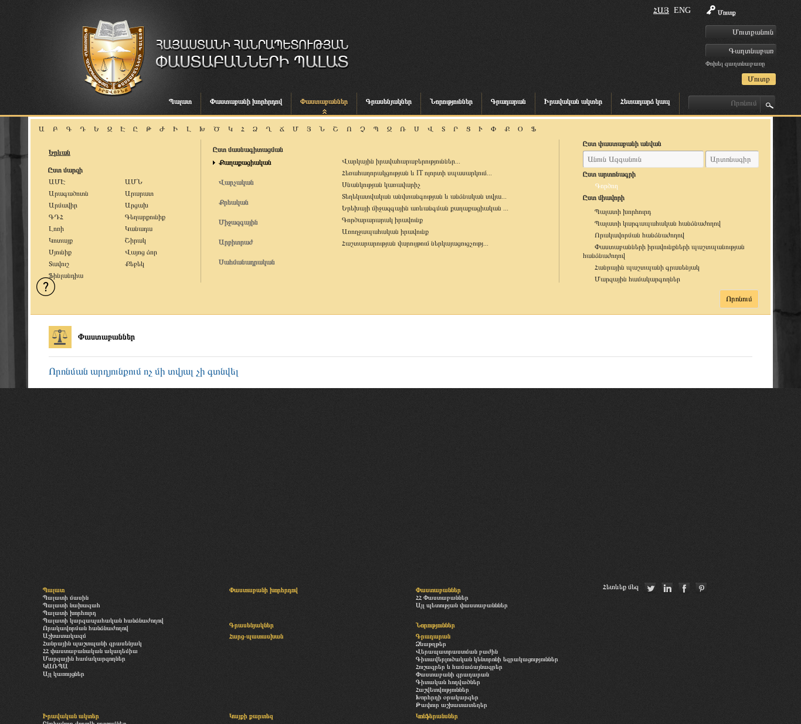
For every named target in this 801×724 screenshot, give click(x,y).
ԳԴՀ (56, 217)
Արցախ (136, 205)
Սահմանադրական (247, 262)
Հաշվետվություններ (442, 689)
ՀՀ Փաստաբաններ (442, 597)
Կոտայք (61, 240)
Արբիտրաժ (236, 242)
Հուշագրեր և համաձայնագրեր (459, 666)
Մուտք (727, 12)
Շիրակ (135, 240)
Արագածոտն (69, 193)
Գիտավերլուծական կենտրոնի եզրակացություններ (487, 658)
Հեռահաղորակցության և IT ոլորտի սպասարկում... (417, 173)
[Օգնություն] (45, 286)
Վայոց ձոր (141, 252)
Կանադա (138, 229)
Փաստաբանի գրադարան (452, 674)
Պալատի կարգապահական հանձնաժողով (658, 223)
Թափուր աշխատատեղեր (451, 704)
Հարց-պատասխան (256, 636)
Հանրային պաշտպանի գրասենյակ (647, 267)
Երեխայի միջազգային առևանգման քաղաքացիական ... (425, 208)
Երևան (59, 152)
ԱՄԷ (57, 182)
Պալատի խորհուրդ (623, 212)
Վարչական (236, 182)
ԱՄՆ (133, 182)
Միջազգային (238, 222)
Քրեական (234, 202)
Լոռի (56, 229)
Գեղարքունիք (145, 217)
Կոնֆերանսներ (437, 715)
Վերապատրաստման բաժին (457, 651)
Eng (682, 10)
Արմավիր (63, 205)
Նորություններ (451, 101)
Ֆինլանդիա (66, 275)
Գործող (606, 186)
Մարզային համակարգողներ (637, 279)
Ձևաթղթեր (431, 643)
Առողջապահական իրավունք (385, 231)
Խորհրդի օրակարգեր (447, 697)
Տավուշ (59, 264)
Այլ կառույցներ (63, 673)
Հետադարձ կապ (645, 101)
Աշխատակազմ (64, 635)
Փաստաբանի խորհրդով (246, 101)
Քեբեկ (134, 264)
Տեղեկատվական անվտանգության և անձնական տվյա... (424, 196)
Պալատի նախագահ (71, 605)
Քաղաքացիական (245, 162)
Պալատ (180, 101)
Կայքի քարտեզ (251, 715)
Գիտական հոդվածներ (448, 681)
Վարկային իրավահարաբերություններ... (401, 161)
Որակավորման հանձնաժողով (639, 235)
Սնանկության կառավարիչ (381, 185)
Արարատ (139, 193)
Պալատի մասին (66, 597)
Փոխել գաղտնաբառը (735, 63)
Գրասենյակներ (389, 101)
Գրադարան (508, 101)
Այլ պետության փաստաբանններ (462, 605)
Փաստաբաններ (324, 101)
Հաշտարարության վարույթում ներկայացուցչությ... (415, 243)
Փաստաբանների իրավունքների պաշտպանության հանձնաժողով (664, 251)
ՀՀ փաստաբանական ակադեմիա (90, 650)
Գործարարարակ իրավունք (382, 220)
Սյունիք (60, 252)
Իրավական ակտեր (573, 101)
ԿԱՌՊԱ (55, 665)
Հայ (661, 10)
